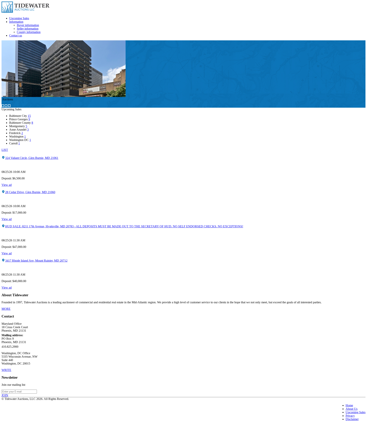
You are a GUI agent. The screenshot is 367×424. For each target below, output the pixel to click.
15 (29, 115)
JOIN (5, 395)
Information (16, 21)
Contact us (15, 35)
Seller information (27, 28)
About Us (351, 408)
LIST (5, 149)
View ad (7, 184)
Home (349, 405)
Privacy (350, 415)
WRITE (6, 370)
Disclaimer (352, 419)
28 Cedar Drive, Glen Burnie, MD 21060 (30, 192)
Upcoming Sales (19, 18)
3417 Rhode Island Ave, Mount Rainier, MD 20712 (36, 260)
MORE (6, 308)
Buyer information (28, 25)
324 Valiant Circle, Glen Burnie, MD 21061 (31, 158)
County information (29, 32)
